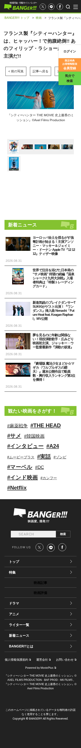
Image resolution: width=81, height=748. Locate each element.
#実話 (44, 457)
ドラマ (14, 603)
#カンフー (48, 478)
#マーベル (19, 467)
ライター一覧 (19, 625)
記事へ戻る (40, 71)
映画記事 (40, 583)
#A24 (52, 446)
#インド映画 (22, 477)
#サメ (14, 436)
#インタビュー (25, 446)
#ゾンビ (60, 457)
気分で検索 (69, 78)
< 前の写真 (16, 71)
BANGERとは (21, 646)
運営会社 (42, 659)
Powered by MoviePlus (39, 667)
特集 (12, 572)
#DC (39, 467)
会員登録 (69, 64)
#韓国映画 (34, 436)
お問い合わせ (65, 659)
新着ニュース (19, 635)
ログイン (69, 51)
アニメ (14, 614)
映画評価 (40, 593)
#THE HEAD (45, 425)
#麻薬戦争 (17, 425)
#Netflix (17, 488)
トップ (14, 561)
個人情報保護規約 (16, 659)
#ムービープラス (20, 457)
